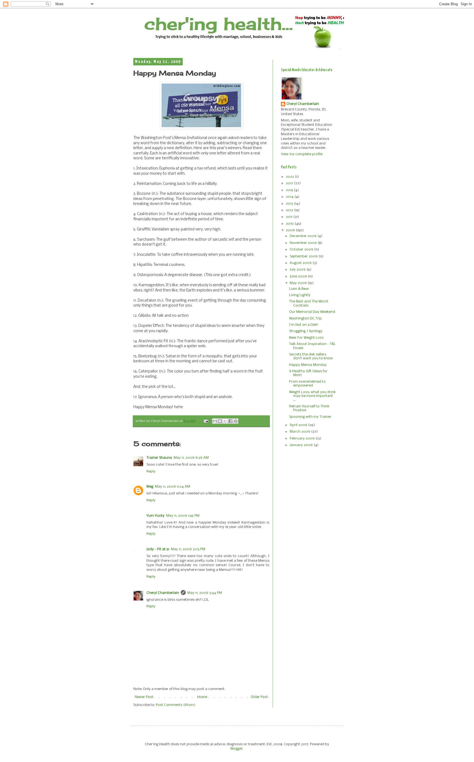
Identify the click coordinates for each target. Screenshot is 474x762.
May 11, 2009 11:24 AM (172, 486)
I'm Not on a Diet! (303, 325)
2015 (290, 190)
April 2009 (299, 425)
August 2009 (301, 263)
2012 (290, 210)
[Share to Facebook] (230, 421)
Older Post (259, 697)
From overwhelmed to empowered (307, 383)
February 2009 (302, 438)
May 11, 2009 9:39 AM (191, 458)
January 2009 (302, 445)
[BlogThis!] (220, 421)
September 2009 (304, 256)
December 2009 (303, 236)
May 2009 (298, 283)
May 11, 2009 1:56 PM (182, 516)
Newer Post (144, 697)
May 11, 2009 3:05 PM (188, 549)
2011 (289, 217)
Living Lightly (300, 295)
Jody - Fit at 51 (157, 549)
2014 (290, 197)
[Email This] (215, 421)
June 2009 (299, 276)
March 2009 (300, 431)
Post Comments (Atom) (175, 705)
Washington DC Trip (305, 318)
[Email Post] (205, 421)
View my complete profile (302, 154)
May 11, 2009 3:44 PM (204, 593)
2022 (290, 177)
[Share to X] (225, 421)
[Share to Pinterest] (235, 421)
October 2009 (302, 249)
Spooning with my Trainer (310, 417)
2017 (290, 183)
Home (202, 697)
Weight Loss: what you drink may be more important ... (312, 396)
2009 (291, 230)
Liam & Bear (299, 289)
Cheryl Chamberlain (162, 593)
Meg (149, 486)
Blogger (236, 748)
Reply (151, 471)
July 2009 (298, 269)
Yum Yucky (155, 516)
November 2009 (304, 243)
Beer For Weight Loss (306, 338)
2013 (290, 203)
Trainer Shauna (159, 458)
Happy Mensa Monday (308, 365)
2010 (290, 224)
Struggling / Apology (306, 331)
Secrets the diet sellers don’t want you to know (311, 356)
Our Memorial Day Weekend (312, 312)
